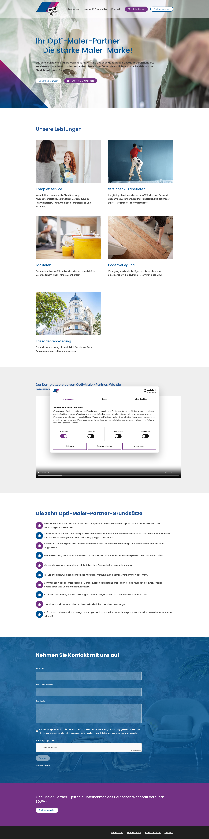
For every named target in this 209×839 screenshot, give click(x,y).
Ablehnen (70, 446)
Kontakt (115, 9)
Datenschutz (134, 832)
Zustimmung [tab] (68, 399)
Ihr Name (40, 668)
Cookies (168, 832)
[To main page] (47, 9)
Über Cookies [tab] (141, 399)
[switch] (90, 436)
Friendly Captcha (136, 750)
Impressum (117, 832)
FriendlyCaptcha (45, 740)
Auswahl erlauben (104, 446)
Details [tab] (105, 399)
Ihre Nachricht (43, 701)
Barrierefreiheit (153, 832)
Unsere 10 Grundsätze (96, 9)
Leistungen (74, 9)
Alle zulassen (139, 446)
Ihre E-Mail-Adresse (45, 685)
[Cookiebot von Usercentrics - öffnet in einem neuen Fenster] (145, 391)
